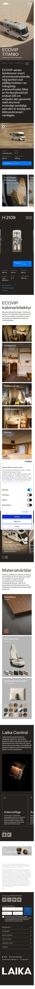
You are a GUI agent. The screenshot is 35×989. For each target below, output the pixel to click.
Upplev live (7, 943)
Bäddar (16, 151)
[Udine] (26, 673)
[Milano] (11, 673)
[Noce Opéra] (6, 631)
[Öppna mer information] (24, 203)
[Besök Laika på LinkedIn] (19, 900)
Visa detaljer (25, 511)
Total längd (4, 270)
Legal (4, 947)
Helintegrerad (19, 63)
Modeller (6, 927)
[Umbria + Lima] (20, 705)
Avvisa (17, 526)
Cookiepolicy (9, 479)
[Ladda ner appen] (4, 835)
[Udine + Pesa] (25, 705)
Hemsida (4, 63)
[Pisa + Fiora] (20, 710)
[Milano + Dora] (16, 715)
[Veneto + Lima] (16, 705)
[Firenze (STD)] (6, 673)
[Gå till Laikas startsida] (5, 4)
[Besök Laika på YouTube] (14, 900)
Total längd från (6, 156)
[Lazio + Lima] (25, 715)
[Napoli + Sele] (6, 715)
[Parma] (16, 673)
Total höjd (23, 270)
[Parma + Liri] (25, 710)
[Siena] (21, 673)
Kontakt (6, 931)
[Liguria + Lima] (20, 715)
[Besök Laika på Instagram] (9, 900)
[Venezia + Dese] (11, 705)
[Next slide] (30, 145)
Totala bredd (14, 270)
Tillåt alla (16, 516)
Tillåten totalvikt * (19, 156)
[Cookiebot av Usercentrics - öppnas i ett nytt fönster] (25, 462)
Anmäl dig (27, 909)
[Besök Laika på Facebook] (4, 900)
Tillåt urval (17, 521)
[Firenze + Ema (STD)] (6, 705)
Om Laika (6, 939)
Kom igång (7, 935)
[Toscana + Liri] (6, 710)
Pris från (4, 151)
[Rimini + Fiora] (16, 710)
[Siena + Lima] (11, 710)
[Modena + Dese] (11, 715)
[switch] (29, 495)
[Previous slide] (27, 217)
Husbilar (10, 63)
